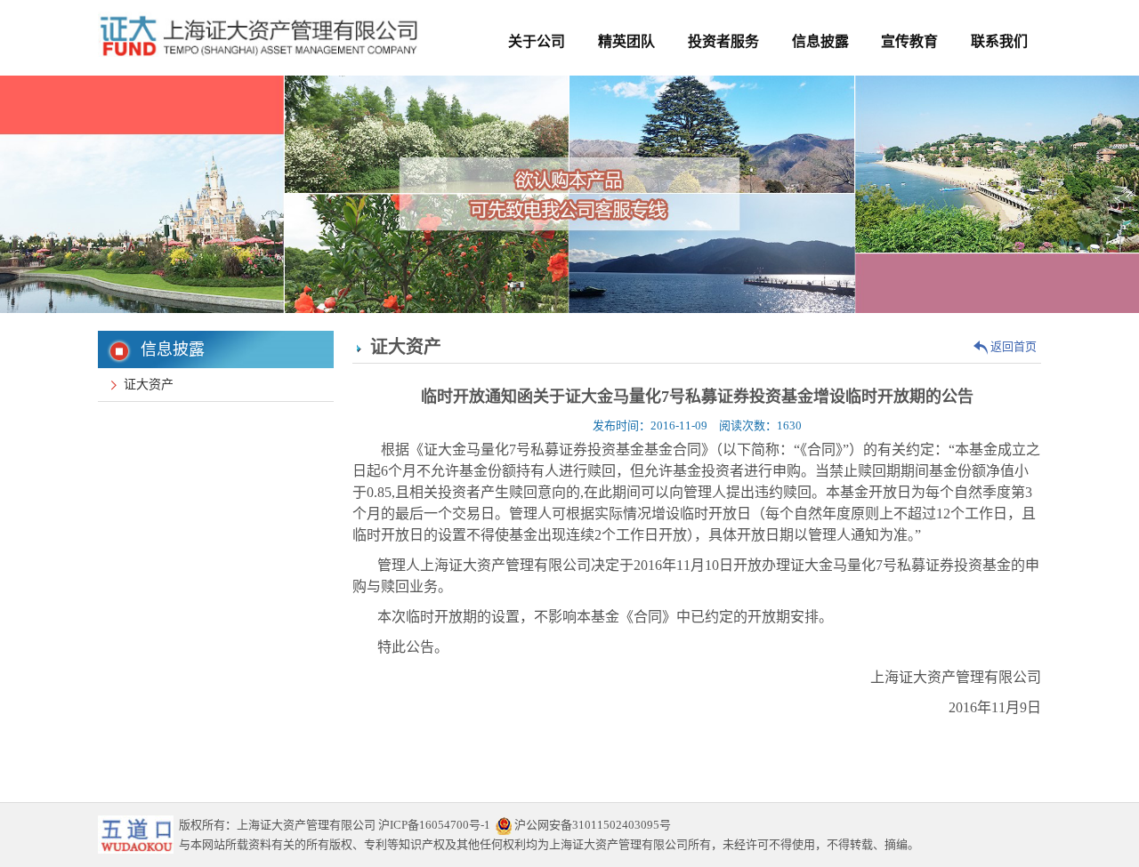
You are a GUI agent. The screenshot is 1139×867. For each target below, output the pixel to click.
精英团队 (626, 41)
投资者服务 (723, 41)
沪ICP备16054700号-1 (434, 824)
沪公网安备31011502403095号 (591, 824)
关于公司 (536, 41)
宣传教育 (909, 41)
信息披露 (820, 41)
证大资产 (145, 384)
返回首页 (1012, 346)
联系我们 (999, 41)
